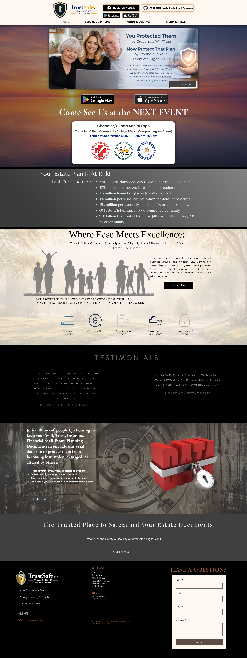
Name (179, 580)
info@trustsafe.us (34, 590)
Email (179, 593)
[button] (97, 22)
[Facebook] (21, 613)
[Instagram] (26, 613)
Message (181, 620)
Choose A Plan (95, 331)
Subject (179, 606)
